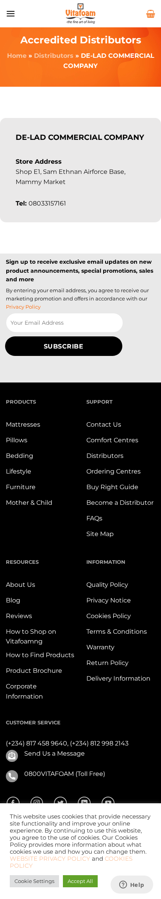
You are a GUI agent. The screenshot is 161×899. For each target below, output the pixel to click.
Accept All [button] (80, 881)
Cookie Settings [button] (34, 881)
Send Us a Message (54, 753)
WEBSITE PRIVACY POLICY (50, 858)
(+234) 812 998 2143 (99, 743)
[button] (10, 13)
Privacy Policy (23, 307)
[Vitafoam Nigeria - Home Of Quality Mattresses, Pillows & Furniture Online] (80, 13)
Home (17, 55)
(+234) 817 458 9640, (38, 743)
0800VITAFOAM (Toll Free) (64, 773)
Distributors (53, 55)
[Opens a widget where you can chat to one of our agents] (131, 885)
